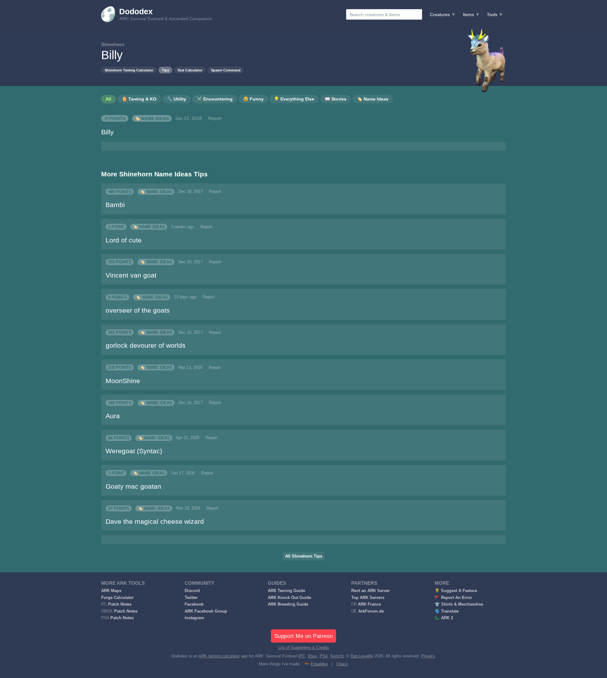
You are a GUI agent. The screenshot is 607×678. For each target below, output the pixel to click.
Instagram (194, 618)
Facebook (194, 604)
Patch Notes (120, 604)
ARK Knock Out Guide (289, 598)
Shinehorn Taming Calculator (129, 70)
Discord (192, 591)
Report (215, 118)
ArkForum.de (371, 611)
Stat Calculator (190, 70)
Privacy (428, 656)
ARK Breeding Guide (288, 604)
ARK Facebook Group (206, 611)
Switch (336, 656)
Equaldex (319, 664)
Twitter (191, 598)
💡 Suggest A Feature (456, 591)
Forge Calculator (117, 598)
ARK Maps (111, 591)
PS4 (324, 656)
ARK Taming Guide (286, 591)
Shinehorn (112, 44)
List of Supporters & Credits (303, 647)
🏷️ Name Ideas (152, 118)
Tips (165, 70)
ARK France (369, 604)
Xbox (312, 656)
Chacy (342, 664)
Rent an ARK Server (370, 591)
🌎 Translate (447, 611)
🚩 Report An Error (453, 598)
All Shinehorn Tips (303, 556)
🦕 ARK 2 (444, 618)
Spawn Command (226, 70)
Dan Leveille (362, 656)
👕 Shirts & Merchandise (459, 604)
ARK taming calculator (219, 656)
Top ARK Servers (367, 598)
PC (302, 656)
